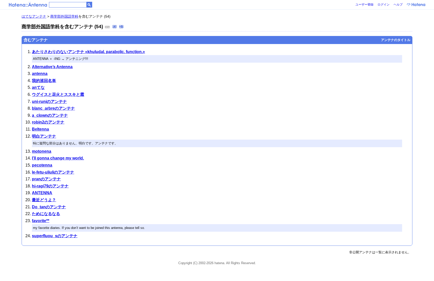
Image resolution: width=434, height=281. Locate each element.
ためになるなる (46, 214)
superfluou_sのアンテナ (54, 236)
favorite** (40, 221)
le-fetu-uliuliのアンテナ (53, 172)
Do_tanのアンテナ (49, 207)
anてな (38, 87)
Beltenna (40, 129)
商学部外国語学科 (64, 16)
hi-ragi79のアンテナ (50, 186)
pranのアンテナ (46, 179)
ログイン (383, 4)
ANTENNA (42, 193)
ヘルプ (398, 4)
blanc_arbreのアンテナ (53, 108)
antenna (39, 73)
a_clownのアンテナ (50, 115)
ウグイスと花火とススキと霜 (58, 94)
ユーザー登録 (364, 4)
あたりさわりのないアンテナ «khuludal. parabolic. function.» (88, 52)
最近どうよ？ (44, 200)
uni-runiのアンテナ (49, 101)
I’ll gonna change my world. (58, 158)
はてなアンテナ (34, 16)
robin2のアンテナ (48, 122)
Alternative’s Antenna (52, 67)
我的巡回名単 (44, 80)
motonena (41, 151)
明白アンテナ (44, 136)
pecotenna (42, 165)
